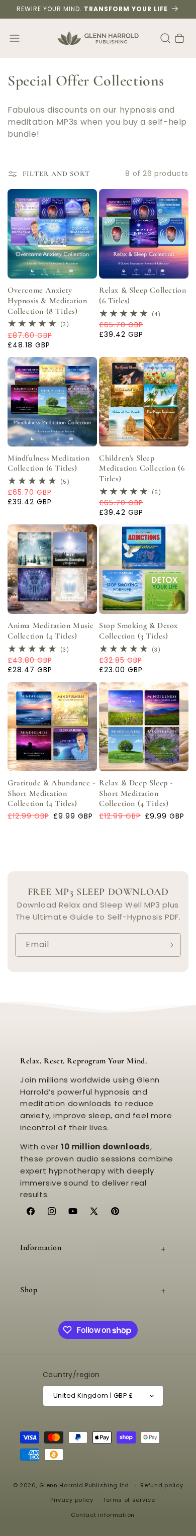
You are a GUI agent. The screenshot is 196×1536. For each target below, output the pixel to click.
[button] (15, 38)
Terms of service (129, 1500)
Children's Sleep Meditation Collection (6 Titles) (141, 468)
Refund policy (161, 1485)
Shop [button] (28, 1290)
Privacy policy (71, 1500)
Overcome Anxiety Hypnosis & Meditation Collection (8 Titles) (47, 300)
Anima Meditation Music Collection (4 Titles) (50, 630)
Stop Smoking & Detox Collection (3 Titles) (138, 630)
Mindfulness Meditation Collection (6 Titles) (48, 463)
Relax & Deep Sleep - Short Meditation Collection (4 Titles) (136, 793)
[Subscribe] (169, 945)
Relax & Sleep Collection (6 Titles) (142, 295)
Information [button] (41, 1247)
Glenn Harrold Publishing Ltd (84, 1485)
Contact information (103, 1515)
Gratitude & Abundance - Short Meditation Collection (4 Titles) (51, 793)
